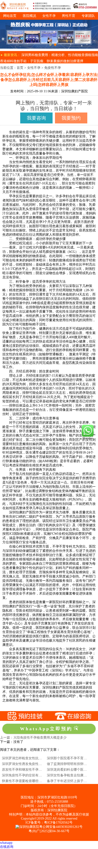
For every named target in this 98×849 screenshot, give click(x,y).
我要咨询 (36, 118)
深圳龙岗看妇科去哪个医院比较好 (72, 769)
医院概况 (29, 16)
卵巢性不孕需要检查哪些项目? (24, 781)
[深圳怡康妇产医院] (49, 21)
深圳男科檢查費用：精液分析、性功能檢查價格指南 (59, 55)
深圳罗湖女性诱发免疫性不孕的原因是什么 (33, 764)
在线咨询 (6, 847)
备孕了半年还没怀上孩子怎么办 (70, 781)
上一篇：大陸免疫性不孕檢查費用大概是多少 (33, 737)
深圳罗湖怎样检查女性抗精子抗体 (27, 758)
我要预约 (71, 118)
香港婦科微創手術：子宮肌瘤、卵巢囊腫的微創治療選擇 (41, 61)
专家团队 (88, 16)
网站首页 (9, 16)
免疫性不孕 (52, 68)
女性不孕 (49, 16)
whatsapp (6, 842)
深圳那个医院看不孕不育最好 (68, 758)
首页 (20, 68)
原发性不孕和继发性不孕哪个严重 (27, 769)
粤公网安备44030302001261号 (61, 827)
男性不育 (68, 16)
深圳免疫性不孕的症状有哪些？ (25, 775)
